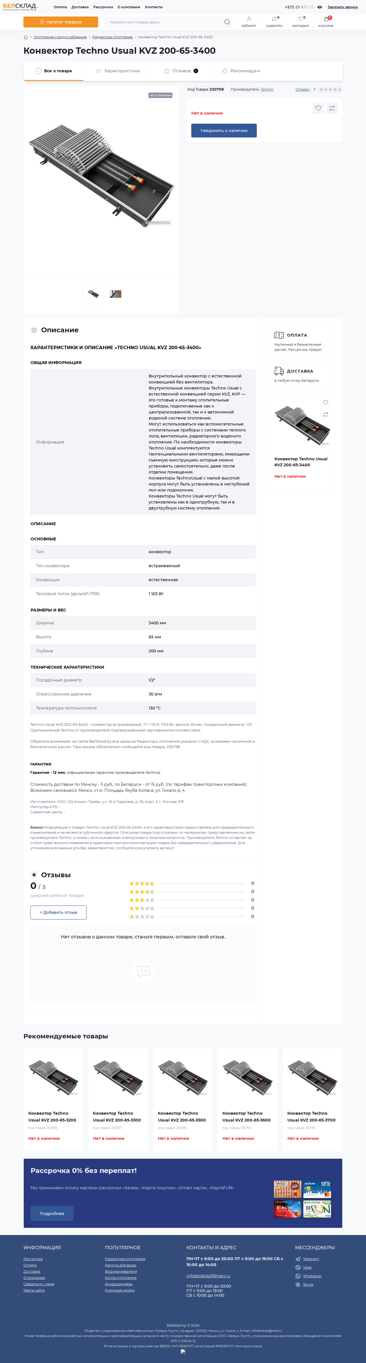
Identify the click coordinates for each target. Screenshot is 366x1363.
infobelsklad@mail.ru (208, 1275)
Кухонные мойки (120, 1290)
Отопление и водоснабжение (60, 37)
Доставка (80, 7)
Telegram (311, 1259)
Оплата (60, 7)
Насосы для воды (120, 1265)
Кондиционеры (118, 1284)
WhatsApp (312, 1276)
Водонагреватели (121, 1271)
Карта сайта (34, 1290)
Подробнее (52, 1213)
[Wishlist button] (318, 108)
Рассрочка (103, 7)
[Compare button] (332, 108)
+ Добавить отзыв (58, 912)
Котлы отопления (120, 1278)
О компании (129, 7)
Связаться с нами (38, 1284)
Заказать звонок (343, 7)
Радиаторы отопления (112, 37)
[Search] (227, 22)
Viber (307, 1267)
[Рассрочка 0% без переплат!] (302, 1199)
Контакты (154, 7)
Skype (308, 1284)
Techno (267, 89)
